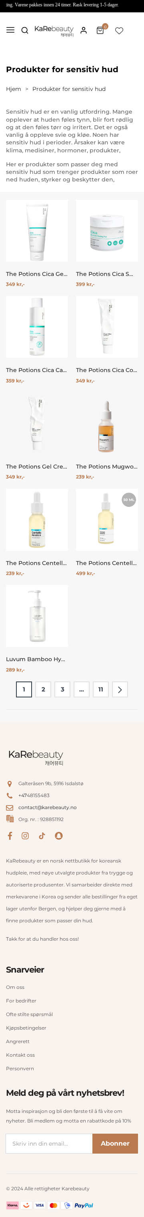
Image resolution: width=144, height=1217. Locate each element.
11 (100, 689)
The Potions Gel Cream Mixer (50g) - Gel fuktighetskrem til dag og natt (37, 467)
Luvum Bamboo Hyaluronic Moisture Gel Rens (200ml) (37, 659)
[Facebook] (10, 835)
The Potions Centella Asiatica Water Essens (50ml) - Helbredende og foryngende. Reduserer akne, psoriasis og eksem (107, 563)
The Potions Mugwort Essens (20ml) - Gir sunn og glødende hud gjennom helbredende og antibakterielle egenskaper (107, 467)
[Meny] (10, 30)
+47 (22, 795)
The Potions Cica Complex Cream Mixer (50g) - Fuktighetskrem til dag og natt (107, 370)
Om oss (15, 987)
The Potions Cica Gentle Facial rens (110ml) (37, 274)
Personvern (20, 1068)
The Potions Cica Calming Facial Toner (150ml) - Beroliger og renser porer (37, 370)
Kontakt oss (20, 1055)
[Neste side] (120, 689)
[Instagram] (25, 835)
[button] (25, 30)
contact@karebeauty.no (47, 807)
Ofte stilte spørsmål (29, 1014)
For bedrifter (21, 1001)
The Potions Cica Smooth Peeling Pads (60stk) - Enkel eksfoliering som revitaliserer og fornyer (107, 274)
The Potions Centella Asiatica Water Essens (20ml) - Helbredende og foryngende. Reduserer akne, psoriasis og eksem (37, 563)
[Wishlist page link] (119, 30)
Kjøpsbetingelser (26, 1028)
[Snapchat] (59, 835)
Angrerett (18, 1041)
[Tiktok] (42, 835)
